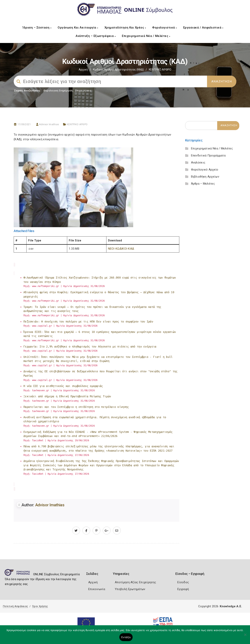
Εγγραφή (183, 589)
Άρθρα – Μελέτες (203, 183)
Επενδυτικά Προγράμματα (208, 155)
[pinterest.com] (96, 530)
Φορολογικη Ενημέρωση (58, 90)
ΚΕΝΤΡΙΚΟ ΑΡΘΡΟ (160, 69)
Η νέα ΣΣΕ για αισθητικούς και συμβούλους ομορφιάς (63, 386)
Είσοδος (183, 582)
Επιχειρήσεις (83, 90)
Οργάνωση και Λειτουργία (77, 27)
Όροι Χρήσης (40, 606)
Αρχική (83, 69)
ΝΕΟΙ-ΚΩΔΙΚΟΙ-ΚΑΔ (121, 248)
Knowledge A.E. (231, 606)
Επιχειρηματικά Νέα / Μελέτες (145, 36)
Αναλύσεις (198, 162)
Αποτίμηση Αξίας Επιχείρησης (135, 582)
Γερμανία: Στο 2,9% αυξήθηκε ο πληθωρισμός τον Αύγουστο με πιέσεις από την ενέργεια (89, 346)
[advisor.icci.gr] (117, 530)
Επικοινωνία (96, 589)
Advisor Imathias (49, 124)
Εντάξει (126, 637)
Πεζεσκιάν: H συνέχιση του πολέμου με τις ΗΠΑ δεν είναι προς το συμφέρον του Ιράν (88, 321)
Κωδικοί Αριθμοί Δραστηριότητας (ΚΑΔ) (118, 69)
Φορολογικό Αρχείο (204, 169)
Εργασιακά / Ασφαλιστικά (202, 27)
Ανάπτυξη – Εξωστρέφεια (95, 36)
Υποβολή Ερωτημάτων (130, 589)
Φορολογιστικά (164, 27)
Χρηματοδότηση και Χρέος (124, 27)
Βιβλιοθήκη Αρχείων (205, 176)
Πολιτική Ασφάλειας (15, 606)
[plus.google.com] (107, 530)
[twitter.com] (76, 530)
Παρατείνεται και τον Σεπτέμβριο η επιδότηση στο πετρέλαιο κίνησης (76, 406)
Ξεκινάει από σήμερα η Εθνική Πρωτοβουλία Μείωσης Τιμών (67, 396)
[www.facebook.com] (86, 530)
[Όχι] (245, 636)
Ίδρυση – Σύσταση (36, 27)
